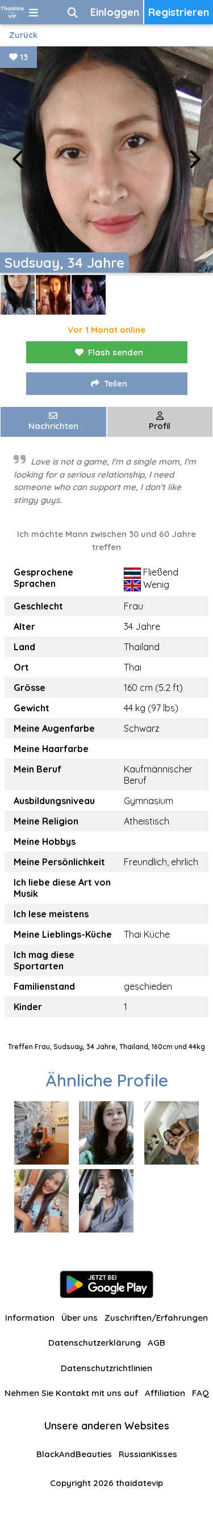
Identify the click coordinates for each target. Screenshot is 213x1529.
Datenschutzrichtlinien (106, 1368)
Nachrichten (53, 425)
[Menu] (33, 12)
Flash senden (115, 352)
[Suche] (72, 12)
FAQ (200, 1393)
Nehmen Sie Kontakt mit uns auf (71, 1393)
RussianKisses (148, 1454)
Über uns (79, 1317)
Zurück (23, 34)
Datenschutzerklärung (94, 1342)
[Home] (12, 12)
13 (23, 56)
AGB (156, 1342)
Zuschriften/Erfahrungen (156, 1317)
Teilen (115, 383)
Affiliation (165, 1393)
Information (30, 1317)
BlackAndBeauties (74, 1454)
